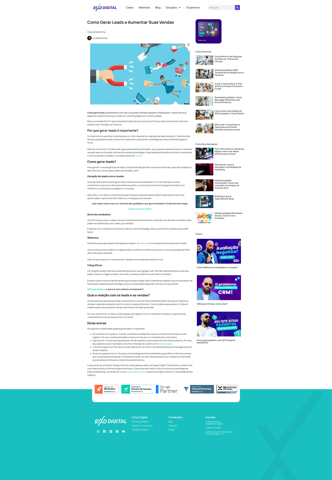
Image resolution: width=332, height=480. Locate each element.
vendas (138, 155)
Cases (130, 7)
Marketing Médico (140, 421)
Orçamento (193, 7)
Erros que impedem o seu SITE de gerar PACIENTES (216, 341)
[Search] (237, 7)
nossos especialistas (136, 371)
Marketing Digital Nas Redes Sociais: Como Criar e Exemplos (228, 215)
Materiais (144, 7)
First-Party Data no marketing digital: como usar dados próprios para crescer (229, 151)
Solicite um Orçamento (142, 425)
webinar (144, 243)
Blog (158, 7)
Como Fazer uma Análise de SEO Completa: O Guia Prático (229, 112)
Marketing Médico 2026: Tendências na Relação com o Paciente (229, 72)
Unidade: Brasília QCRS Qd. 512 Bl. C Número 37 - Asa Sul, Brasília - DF (219, 430)
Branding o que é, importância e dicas (224, 197)
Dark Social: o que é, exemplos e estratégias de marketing (228, 167)
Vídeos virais (202, 40)
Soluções (171, 7)
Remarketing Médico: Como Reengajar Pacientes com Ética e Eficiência (228, 100)
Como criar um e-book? (140, 208)
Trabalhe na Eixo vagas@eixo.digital (214, 422)
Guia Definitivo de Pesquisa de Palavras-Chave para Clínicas (228, 59)
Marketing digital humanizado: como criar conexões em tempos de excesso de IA (227, 184)
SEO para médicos (96, 289)
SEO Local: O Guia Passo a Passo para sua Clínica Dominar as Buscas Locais (227, 127)
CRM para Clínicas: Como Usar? (212, 303)
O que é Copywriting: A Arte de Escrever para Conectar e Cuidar (229, 86)
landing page (165, 343)
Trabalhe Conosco (140, 429)
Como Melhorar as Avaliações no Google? (217, 267)
